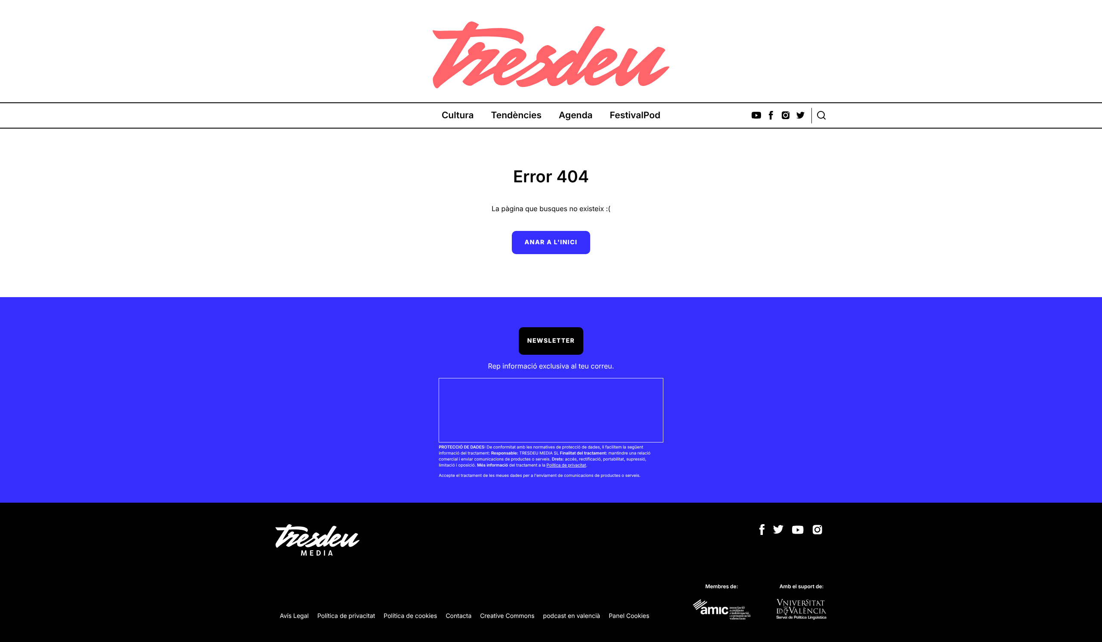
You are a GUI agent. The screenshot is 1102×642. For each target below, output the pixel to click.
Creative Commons (507, 616)
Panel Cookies (629, 616)
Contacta (458, 616)
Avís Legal (294, 616)
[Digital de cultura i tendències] (551, 55)
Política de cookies (410, 616)
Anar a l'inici (551, 242)
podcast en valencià (572, 616)
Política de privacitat (566, 465)
